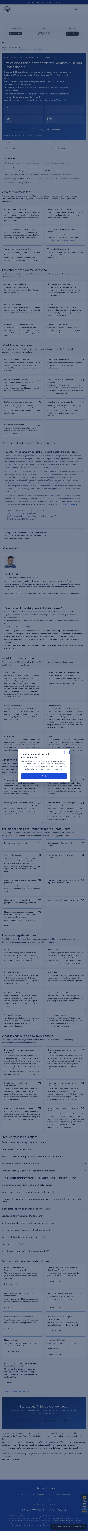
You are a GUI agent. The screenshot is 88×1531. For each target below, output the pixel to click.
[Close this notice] (67, 752)
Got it (44, 776)
